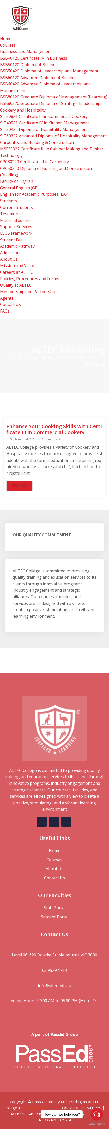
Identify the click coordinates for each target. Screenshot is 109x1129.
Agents (6, 298)
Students (8, 201)
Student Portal (54, 917)
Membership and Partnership (28, 291)
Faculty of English (16, 181)
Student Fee (11, 240)
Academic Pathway (17, 246)
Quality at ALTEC (16, 285)
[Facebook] (42, 822)
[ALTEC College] (54, 17)
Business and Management (26, 51)
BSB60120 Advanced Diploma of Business (39, 77)
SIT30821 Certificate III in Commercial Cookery (44, 116)
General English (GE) (19, 188)
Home (5, 38)
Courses (8, 45)
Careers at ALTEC (16, 272)
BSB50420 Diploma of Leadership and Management (49, 71)
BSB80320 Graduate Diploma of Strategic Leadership (50, 103)
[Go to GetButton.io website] (97, 1123)
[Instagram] (66, 822)
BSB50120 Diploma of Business (30, 64)
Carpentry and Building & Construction (37, 142)
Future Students (15, 220)
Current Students (16, 207)
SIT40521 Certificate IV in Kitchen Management (44, 123)
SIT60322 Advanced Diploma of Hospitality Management (53, 136)
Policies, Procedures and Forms (29, 278)
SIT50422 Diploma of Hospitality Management (44, 129)
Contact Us (10, 304)
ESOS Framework (16, 233)
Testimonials (12, 213)
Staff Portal (54, 908)
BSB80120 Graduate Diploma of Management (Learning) (53, 97)
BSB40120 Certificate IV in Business (33, 58)
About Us (9, 259)
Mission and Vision (18, 265)
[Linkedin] (54, 822)
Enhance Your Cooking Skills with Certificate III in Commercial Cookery (54, 429)
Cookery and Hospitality (23, 110)
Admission (10, 253)
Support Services (16, 226)
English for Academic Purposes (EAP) (34, 194)
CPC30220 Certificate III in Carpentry (34, 162)
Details (19, 485)
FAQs (5, 311)
